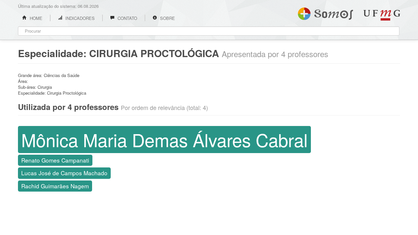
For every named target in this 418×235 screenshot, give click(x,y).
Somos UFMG (325, 12)
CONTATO (126, 18)
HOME (35, 18)
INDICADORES (79, 18)
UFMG (381, 15)
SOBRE (167, 18)
